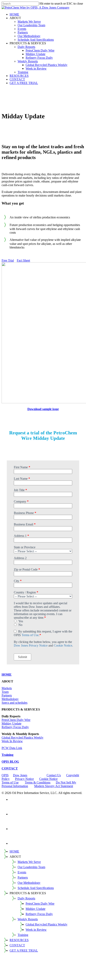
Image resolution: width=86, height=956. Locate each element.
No (20, 625)
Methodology (10, 699)
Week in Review (36, 929)
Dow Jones (20, 775)
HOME (14, 851)
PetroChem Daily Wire (16, 720)
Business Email (25, 524)
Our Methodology (29, 882)
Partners (7, 695)
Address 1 (21, 535)
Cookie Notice (63, 645)
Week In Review (12, 741)
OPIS (5, 775)
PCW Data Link (12, 748)
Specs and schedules (14, 702)
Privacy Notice (24, 779)
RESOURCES (19, 940)
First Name (22, 467)
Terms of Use (30, 635)
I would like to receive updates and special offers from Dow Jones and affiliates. (40, 604)
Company (21, 501)
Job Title (20, 490)
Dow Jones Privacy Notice (31, 645)
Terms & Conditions (37, 782)
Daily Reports (26, 898)
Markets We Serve (29, 862)
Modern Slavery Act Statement (53, 786)
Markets (7, 688)
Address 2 (20, 558)
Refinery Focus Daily (15, 727)
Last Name (22, 478)
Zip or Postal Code (27, 569)
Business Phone (25, 513)
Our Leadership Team (31, 867)
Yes (20, 621)
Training (23, 935)
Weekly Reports (28, 919)
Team (5, 691)
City (18, 581)
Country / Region (26, 592)
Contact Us (54, 775)
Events (22, 872)
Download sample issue (43, 409)
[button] (8, 260)
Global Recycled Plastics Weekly (22, 737)
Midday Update (11, 723)
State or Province (24, 547)
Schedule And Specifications (36, 888)
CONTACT (10, 768)
